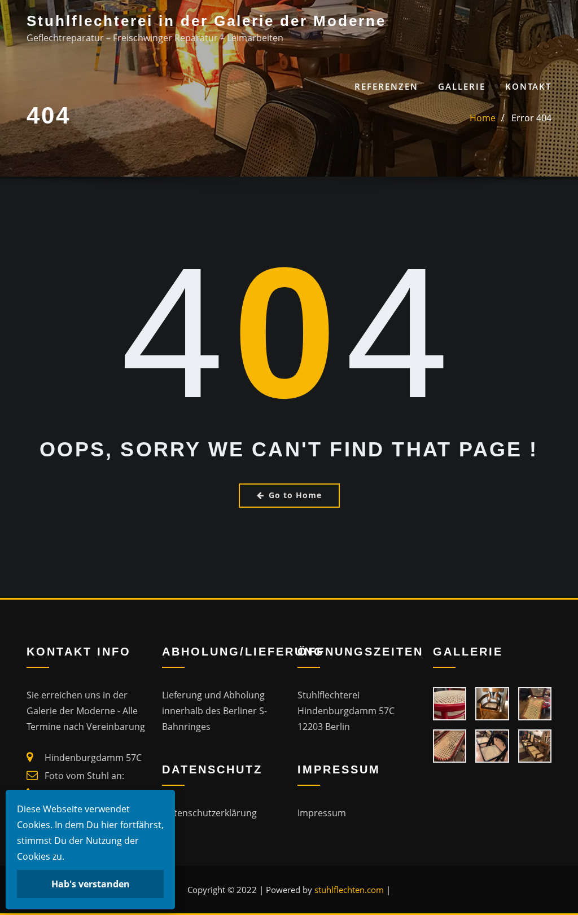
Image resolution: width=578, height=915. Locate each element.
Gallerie (461, 86)
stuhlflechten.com (349, 889)
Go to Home (295, 495)
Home (483, 118)
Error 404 (531, 118)
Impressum (321, 813)
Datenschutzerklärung (209, 813)
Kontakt (528, 86)
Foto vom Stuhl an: (84, 775)
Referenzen (386, 86)
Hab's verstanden (90, 884)
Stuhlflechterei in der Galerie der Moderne (206, 21)
